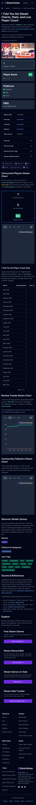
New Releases (23, 728)
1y (14, 227)
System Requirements (11, 156)
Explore (5, 790)
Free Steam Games (25, 754)
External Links (9, 146)
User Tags (5, 752)
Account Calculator (9, 786)
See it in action (16, 662)
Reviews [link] (20, 163)
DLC (3, 721)
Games (8, 8)
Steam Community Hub (16, 607)
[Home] (2, 8)
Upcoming (22, 732)
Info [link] (28, 163)
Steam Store (19, 602)
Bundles (5, 728)
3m (10, 227)
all (18, 227)
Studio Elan (20, 119)
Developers (6, 755)
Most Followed (24, 724)
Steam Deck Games (25, 736)
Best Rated (22, 717)
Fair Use (16, 801)
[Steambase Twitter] (25, 787)
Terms (11, 801)
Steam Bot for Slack (9, 779)
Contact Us (29, 801)
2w (5, 227)
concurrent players (22, 29)
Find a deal (17, 681)
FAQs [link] (26, 167)
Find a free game (17, 641)
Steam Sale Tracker (25, 744)
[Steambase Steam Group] (22, 787)
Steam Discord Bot (8, 775)
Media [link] (6, 167)
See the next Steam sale (17, 701)
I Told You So (16, 8)
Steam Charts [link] (8, 163)
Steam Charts (7, 732)
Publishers (5, 759)
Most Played (23, 721)
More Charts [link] (17, 167)
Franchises (6, 763)
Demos (4, 724)
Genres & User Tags (11, 151)
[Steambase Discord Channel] (19, 787)
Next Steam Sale (8, 782)
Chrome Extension (8, 771)
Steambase (21, 772)
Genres (4, 744)
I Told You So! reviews (12, 412)
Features (7, 141)
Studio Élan (20, 124)
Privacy (5, 801)
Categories (6, 748)
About (23, 801)
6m (10, 418)
